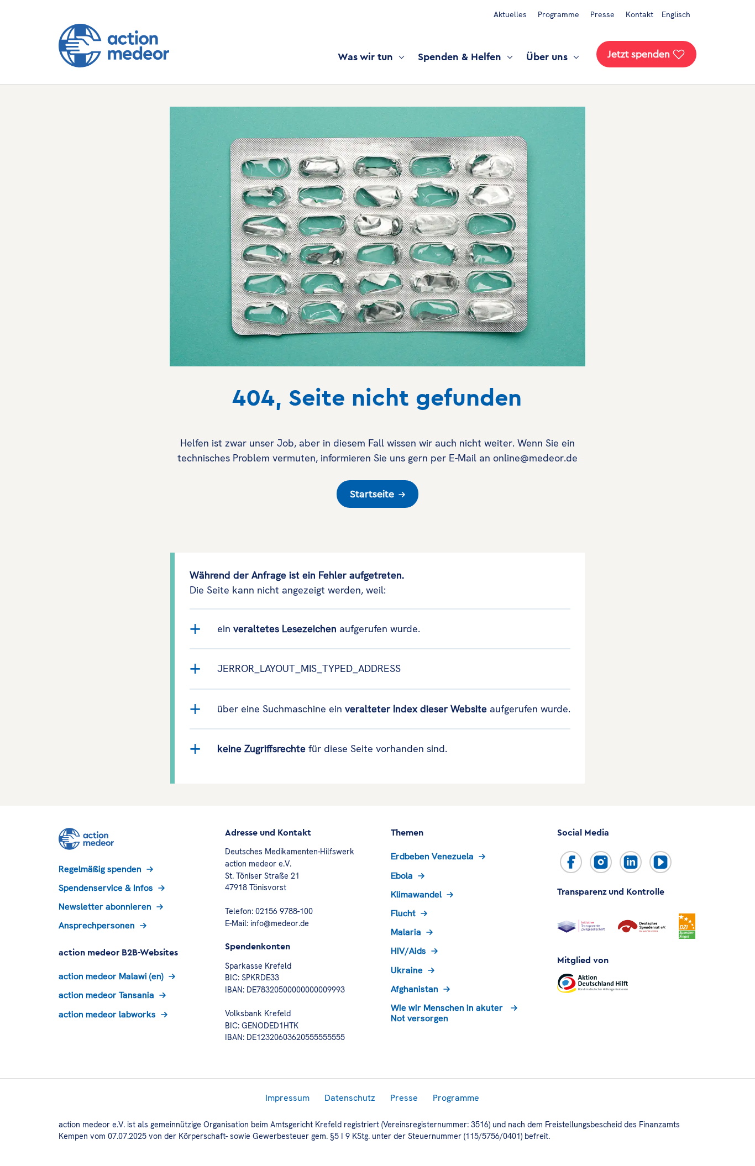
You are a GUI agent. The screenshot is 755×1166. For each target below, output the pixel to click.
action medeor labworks (107, 1014)
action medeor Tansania (106, 995)
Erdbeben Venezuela (432, 856)
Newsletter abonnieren (105, 906)
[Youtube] (660, 862)
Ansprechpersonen (97, 925)
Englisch (676, 14)
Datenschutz (349, 1098)
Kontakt (639, 14)
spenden (638, 54)
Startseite (372, 494)
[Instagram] (601, 862)
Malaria (406, 932)
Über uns (548, 57)
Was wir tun (367, 57)
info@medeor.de (279, 923)
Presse (602, 14)
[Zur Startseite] (114, 45)
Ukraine (407, 970)
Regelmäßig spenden (100, 869)
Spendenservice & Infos (106, 888)
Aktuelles (510, 14)
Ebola (402, 875)
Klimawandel (416, 894)
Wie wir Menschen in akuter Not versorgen (447, 1013)
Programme (558, 14)
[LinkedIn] (631, 862)
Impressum (287, 1098)
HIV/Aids (408, 951)
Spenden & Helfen (461, 57)
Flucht (403, 913)
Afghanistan (414, 989)
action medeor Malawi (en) (111, 976)
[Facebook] (571, 862)
